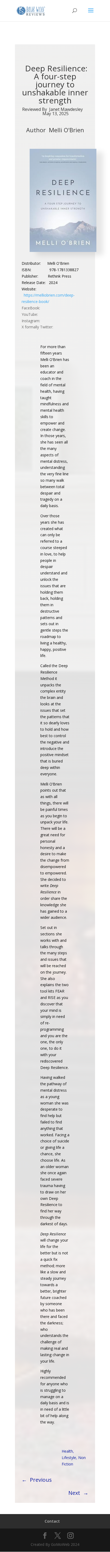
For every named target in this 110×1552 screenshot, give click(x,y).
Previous (41, 1479)
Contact (52, 1521)
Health (67, 1451)
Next (74, 1492)
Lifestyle (69, 1457)
